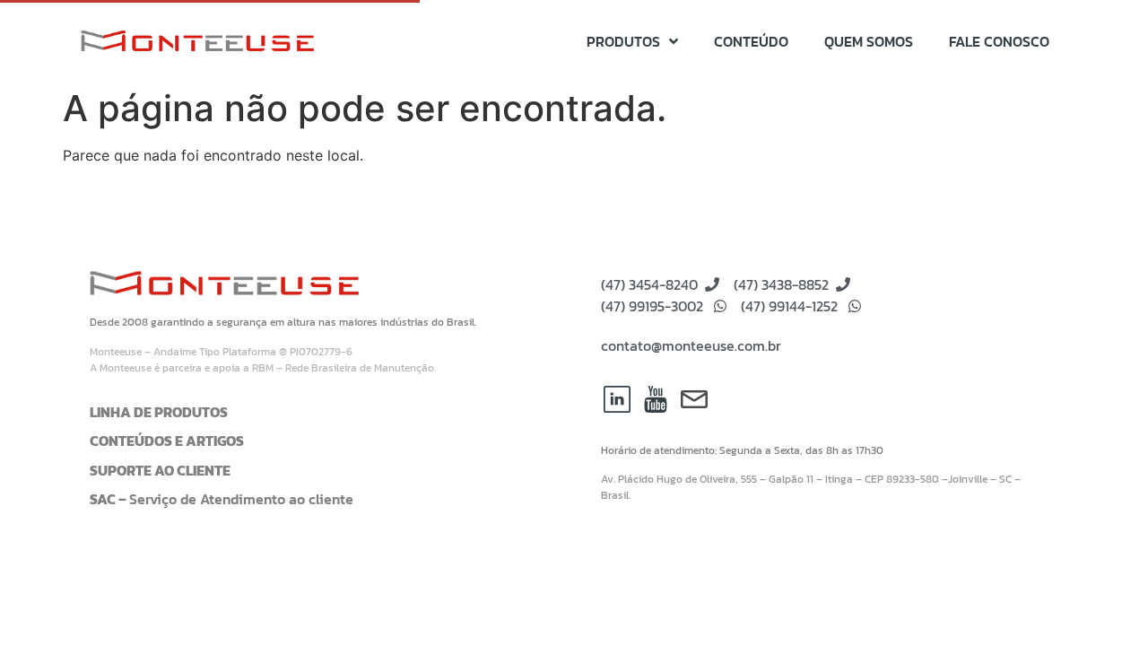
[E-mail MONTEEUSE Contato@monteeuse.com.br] (694, 399)
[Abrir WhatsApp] (1103, 600)
